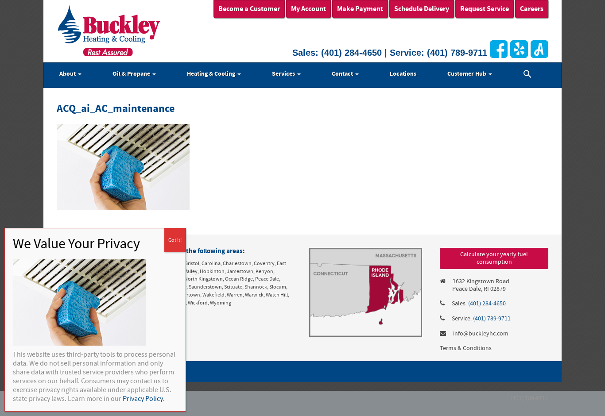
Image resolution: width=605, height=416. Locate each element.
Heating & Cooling (212, 73)
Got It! (175, 240)
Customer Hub (467, 73)
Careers (531, 9)
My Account (308, 9)
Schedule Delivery (421, 9)
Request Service (484, 9)
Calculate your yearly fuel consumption (494, 258)
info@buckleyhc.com (480, 334)
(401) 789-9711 (457, 53)
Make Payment (360, 9)
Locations (403, 73)
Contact (343, 73)
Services (284, 73)
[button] (527, 75)
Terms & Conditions (466, 348)
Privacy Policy (143, 398)
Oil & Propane (131, 73)
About (68, 73)
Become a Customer (249, 9)
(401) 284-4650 (351, 53)
